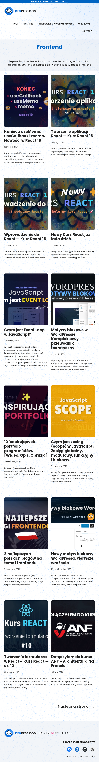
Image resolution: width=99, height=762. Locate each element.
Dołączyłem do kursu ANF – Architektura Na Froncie (72, 661)
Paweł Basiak (89, 756)
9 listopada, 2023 (59, 466)
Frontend (28, 23)
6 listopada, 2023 (12, 569)
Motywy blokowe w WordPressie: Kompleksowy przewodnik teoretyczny (69, 339)
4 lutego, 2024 (57, 245)
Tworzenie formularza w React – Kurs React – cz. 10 (26, 661)
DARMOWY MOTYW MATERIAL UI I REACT (49, 1)
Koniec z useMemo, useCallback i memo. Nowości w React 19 (24, 136)
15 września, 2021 (11, 672)
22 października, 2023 (61, 569)
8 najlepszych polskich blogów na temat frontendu (23, 558)
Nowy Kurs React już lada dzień (70, 236)
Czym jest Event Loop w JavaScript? (24, 332)
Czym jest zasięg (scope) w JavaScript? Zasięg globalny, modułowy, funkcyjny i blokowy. (72, 451)
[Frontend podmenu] (34, 24)
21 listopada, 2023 (12, 461)
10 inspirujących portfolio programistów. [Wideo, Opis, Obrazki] (26, 449)
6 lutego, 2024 (11, 245)
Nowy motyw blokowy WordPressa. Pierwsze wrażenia (72, 558)
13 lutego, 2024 (58, 142)
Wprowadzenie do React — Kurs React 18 (25, 236)
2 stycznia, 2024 (11, 340)
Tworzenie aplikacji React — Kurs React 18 (72, 133)
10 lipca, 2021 (57, 672)
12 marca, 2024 (11, 146)
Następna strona (76, 706)
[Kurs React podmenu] (91, 24)
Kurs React (84, 23)
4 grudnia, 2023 (58, 354)
